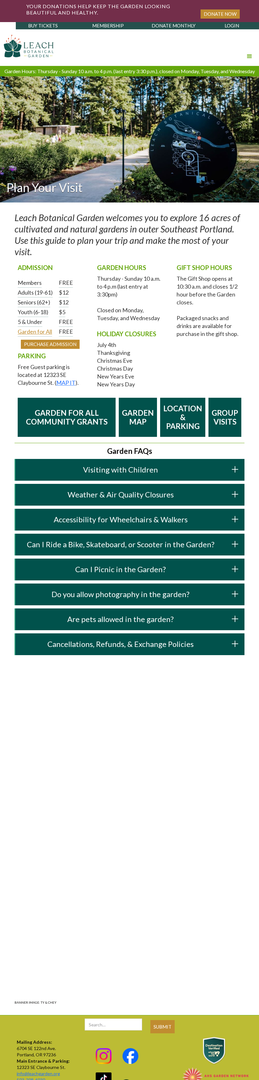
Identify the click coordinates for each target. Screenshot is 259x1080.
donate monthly (174, 25)
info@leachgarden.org (38, 1073)
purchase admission (50, 344)
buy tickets (43, 25)
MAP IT (65, 382)
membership (108, 25)
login (232, 25)
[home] (27, 44)
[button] (249, 47)
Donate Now (220, 14)
